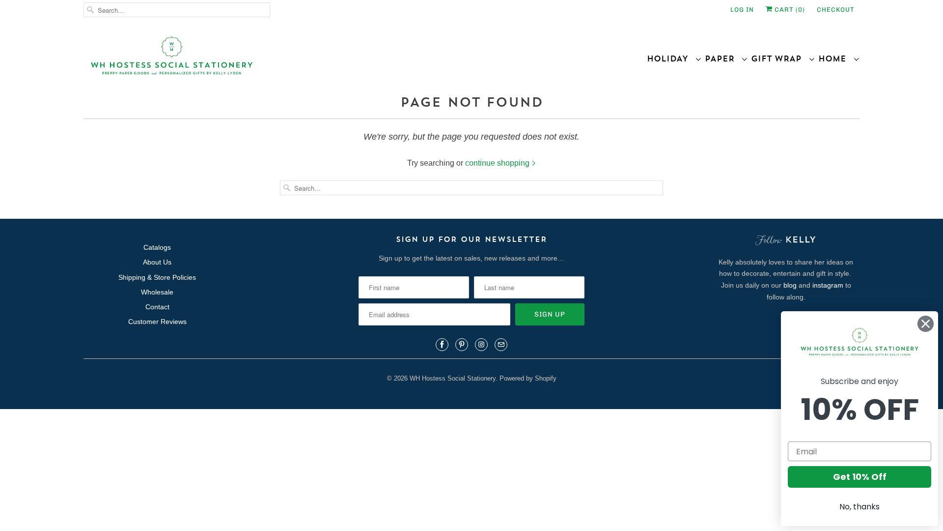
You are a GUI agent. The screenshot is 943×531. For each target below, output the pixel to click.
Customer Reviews (157, 321)
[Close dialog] (925, 323)
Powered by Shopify (527, 378)
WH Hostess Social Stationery (453, 378)
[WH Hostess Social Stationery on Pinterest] (461, 344)
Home (835, 58)
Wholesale (157, 292)
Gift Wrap (779, 58)
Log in (742, 9)
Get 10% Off (860, 477)
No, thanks (859, 506)
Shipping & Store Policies (157, 277)
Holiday (671, 58)
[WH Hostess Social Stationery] (275, 59)
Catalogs (157, 247)
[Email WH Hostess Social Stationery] (501, 344)
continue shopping (498, 163)
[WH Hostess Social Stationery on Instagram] (481, 344)
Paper (723, 58)
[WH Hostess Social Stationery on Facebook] (442, 344)
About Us (157, 262)
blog (790, 285)
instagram (827, 285)
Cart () (789, 9)
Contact (157, 307)
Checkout (836, 9)
